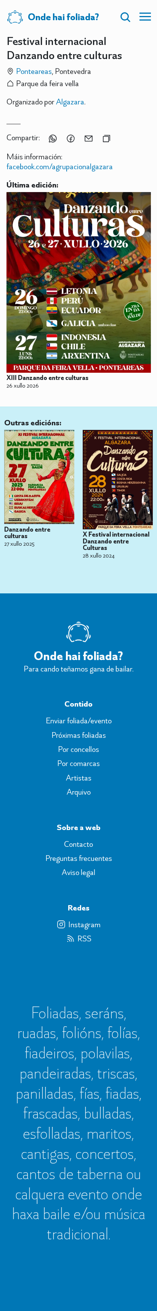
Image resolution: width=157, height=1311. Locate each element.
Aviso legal (78, 872)
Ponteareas (34, 71)
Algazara (70, 101)
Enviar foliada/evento (79, 721)
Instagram (84, 925)
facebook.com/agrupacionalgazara (59, 166)
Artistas (78, 778)
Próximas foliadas (78, 735)
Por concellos (78, 749)
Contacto (78, 844)
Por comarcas (78, 763)
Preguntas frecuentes (78, 858)
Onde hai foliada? (63, 16)
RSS (84, 939)
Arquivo (79, 792)
